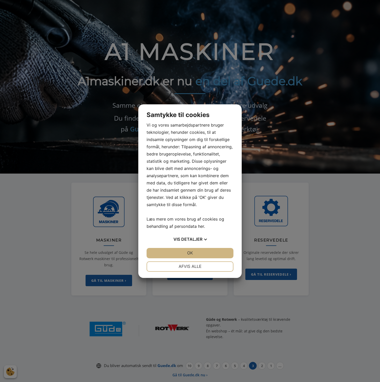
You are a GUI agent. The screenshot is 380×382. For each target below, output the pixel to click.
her (201, 226)
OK (190, 252)
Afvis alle (190, 266)
